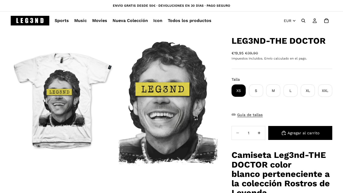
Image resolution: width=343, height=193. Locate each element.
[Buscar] (303, 21)
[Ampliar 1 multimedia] (62, 103)
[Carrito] (326, 21)
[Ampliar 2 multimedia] (167, 103)
